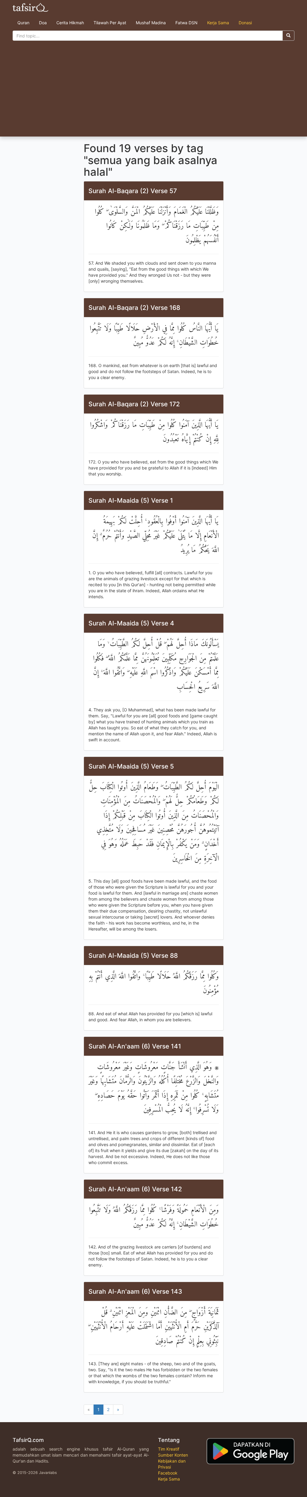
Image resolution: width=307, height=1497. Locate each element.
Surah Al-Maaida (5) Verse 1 (130, 500)
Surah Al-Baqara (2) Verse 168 (134, 307)
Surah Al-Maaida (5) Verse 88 (133, 955)
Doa (43, 22)
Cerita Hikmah (70, 22)
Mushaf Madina (151, 22)
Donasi (245, 22)
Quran (23, 22)
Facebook (167, 1472)
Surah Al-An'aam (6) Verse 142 (135, 1189)
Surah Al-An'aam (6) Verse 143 (135, 1291)
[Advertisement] (153, 92)
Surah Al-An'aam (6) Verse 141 (134, 1046)
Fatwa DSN (186, 22)
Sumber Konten (173, 1454)
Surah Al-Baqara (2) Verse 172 (134, 404)
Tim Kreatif (168, 1448)
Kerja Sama (218, 22)
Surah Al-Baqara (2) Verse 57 (132, 191)
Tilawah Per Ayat (110, 22)
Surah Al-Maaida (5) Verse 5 (131, 766)
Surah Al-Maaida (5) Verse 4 (131, 623)
